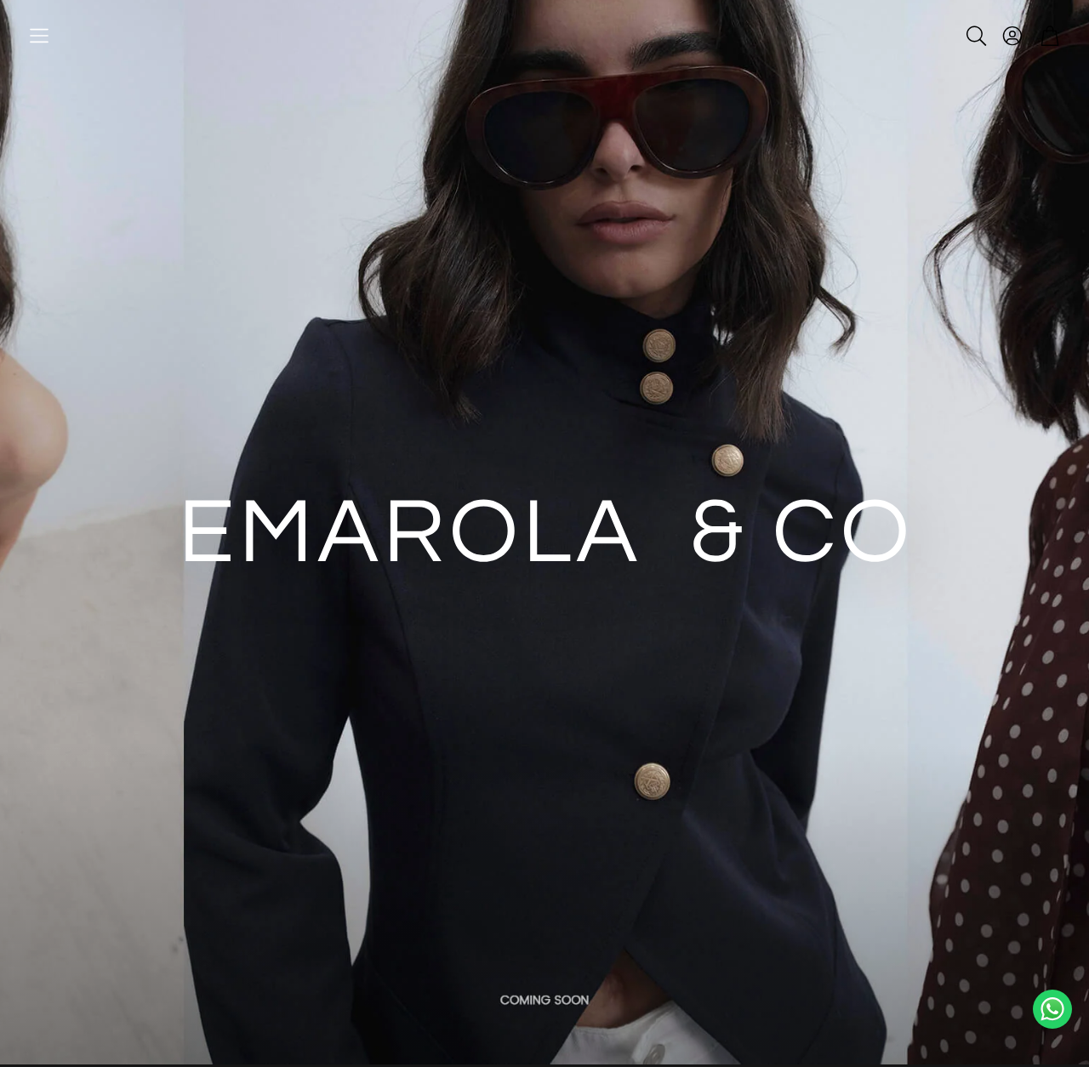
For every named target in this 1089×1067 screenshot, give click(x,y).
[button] (39, 36)
